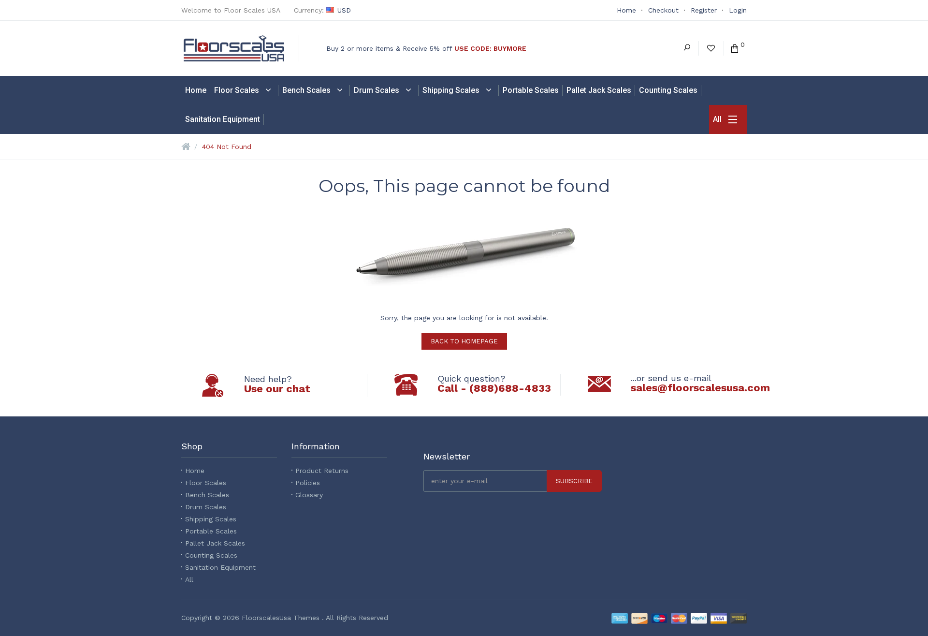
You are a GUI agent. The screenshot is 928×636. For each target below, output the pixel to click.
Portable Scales (211, 531)
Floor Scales (205, 483)
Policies (307, 483)
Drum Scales (205, 507)
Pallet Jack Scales (215, 543)
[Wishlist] (711, 48)
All (189, 579)
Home (194, 470)
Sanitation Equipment (220, 567)
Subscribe (574, 481)
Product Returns (321, 470)
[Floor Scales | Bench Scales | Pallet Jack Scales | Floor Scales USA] (241, 48)
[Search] (687, 48)
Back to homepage (464, 341)
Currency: (322, 10)
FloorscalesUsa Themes (280, 617)
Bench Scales (207, 495)
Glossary (309, 495)
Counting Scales (211, 555)
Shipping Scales (210, 519)
